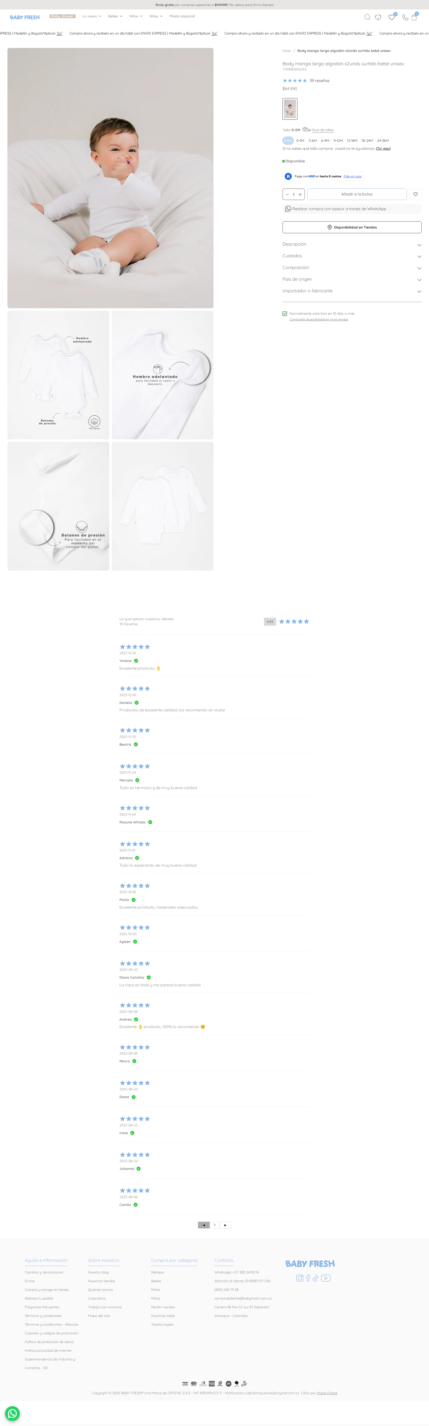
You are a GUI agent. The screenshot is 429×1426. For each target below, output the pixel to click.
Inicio (287, 50)
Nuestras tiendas (101, 1281)
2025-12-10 (127, 736)
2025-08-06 (128, 1197)
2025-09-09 (128, 1053)
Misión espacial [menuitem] (182, 16)
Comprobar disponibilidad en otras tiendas (318, 319)
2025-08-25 (128, 1089)
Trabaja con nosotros (105, 1307)
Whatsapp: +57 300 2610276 (236, 1272)
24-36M (383, 140)
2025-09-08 (128, 1011)
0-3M (300, 140)
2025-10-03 (128, 934)
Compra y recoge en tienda (47, 1289)
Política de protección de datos (49, 1342)
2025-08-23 (128, 1125)
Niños (134, 16)
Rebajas (157, 1272)
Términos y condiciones (43, 1315)
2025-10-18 (127, 892)
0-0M (288, 140)
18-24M (367, 140)
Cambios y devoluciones (44, 1272)
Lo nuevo (89, 16)
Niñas (154, 16)
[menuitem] (62, 16)
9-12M (338, 140)
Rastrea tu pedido (39, 1298)
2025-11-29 (127, 772)
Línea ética (96, 1298)
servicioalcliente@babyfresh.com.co (243, 1298)
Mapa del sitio (99, 1315)
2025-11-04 (127, 814)
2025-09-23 (128, 969)
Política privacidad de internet (48, 1350)
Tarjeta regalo (162, 1324)
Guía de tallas (323, 130)
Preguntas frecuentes (42, 1307)
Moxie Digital (327, 1393)
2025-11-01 (127, 850)
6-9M (325, 140)
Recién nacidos (163, 1307)
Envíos (30, 1281)
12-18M (352, 140)
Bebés (113, 16)
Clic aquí (383, 148)
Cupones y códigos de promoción (51, 1333)
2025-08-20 (128, 1161)
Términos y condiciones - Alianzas (51, 1324)
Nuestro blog (98, 1272)
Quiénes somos (100, 1289)
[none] (91, 16)
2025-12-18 (127, 653)
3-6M (313, 140)
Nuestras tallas (163, 1315)
